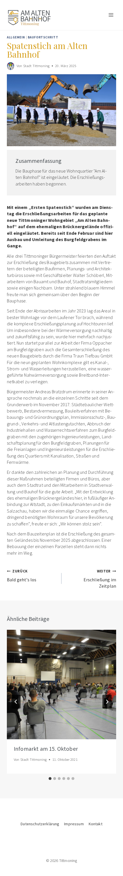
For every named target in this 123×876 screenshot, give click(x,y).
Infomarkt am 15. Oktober (46, 749)
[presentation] (61, 684)
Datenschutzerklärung (40, 823)
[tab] (50, 778)
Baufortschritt (43, 37)
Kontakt (95, 823)
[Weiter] (107, 702)
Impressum (74, 823)
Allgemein (16, 37)
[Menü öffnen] (111, 15)
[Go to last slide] (16, 702)
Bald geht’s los (21, 575)
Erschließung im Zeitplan (100, 579)
